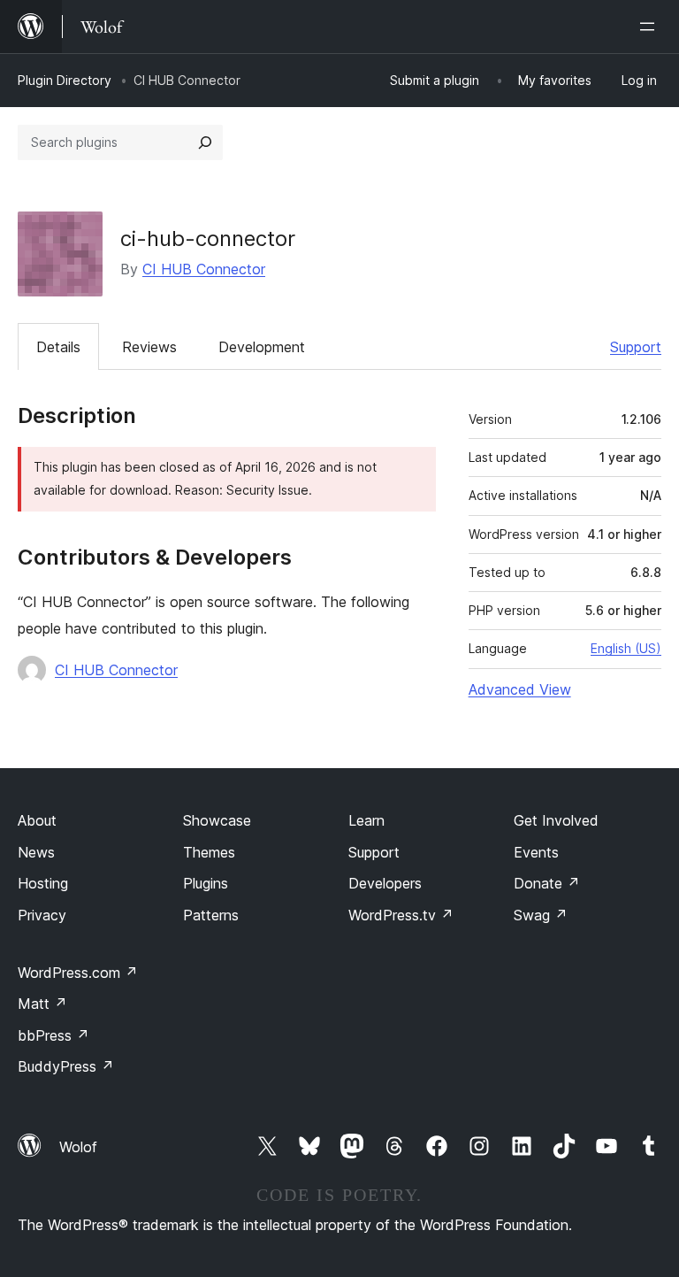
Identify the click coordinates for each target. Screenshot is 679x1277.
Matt (42, 1003)
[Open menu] (650, 26)
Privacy (42, 915)
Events (536, 852)
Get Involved (556, 820)
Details (58, 347)
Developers (385, 883)
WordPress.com (78, 972)
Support (635, 347)
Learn (366, 820)
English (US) (626, 648)
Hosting (43, 883)
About (37, 820)
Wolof (78, 1147)
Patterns (211, 915)
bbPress (53, 1035)
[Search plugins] (205, 142)
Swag (541, 915)
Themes (209, 852)
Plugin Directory (64, 80)
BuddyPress (66, 1066)
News (36, 852)
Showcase (217, 820)
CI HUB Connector (203, 269)
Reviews (149, 347)
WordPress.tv (401, 915)
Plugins (205, 883)
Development (261, 347)
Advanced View (520, 689)
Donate (547, 883)
